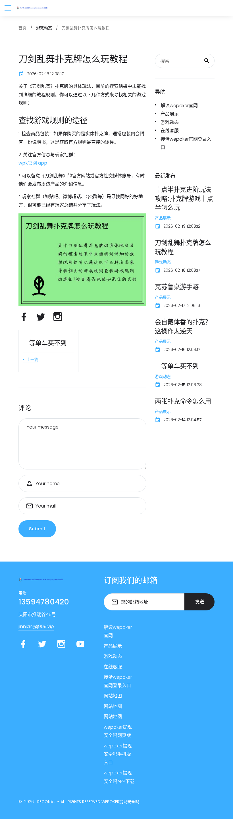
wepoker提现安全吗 (120, 802)
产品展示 (170, 114)
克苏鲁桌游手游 (177, 286)
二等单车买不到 (44, 343)
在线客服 (170, 130)
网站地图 (113, 696)
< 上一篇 (30, 359)
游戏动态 (170, 122)
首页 (22, 28)
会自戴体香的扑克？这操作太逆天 (183, 326)
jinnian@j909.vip (36, 626)
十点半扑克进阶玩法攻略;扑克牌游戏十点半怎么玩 (184, 198)
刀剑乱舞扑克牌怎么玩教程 (183, 247)
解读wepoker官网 (179, 105)
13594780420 (43, 601)
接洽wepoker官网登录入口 (186, 143)
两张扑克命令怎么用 (183, 401)
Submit (37, 528)
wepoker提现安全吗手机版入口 (118, 754)
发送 (199, 601)
